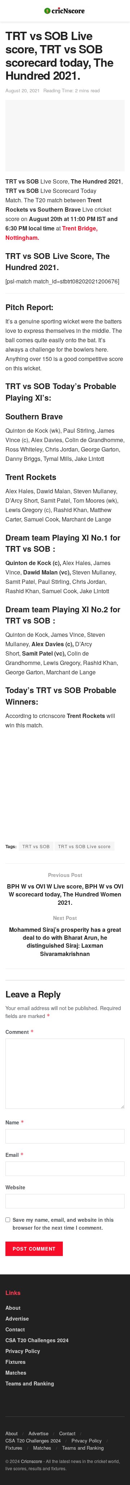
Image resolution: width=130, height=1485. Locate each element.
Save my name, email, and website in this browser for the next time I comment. (63, 1223)
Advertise (17, 1318)
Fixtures (15, 1361)
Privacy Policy (22, 1350)
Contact (15, 1329)
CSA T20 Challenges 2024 (37, 1340)
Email (14, 1154)
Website (15, 1187)
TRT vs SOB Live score (84, 846)
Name (14, 1122)
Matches (15, 1372)
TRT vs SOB (36, 846)
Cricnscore (31, 1461)
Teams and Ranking (29, 1383)
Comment (19, 1031)
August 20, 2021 (22, 90)
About (13, 1307)
